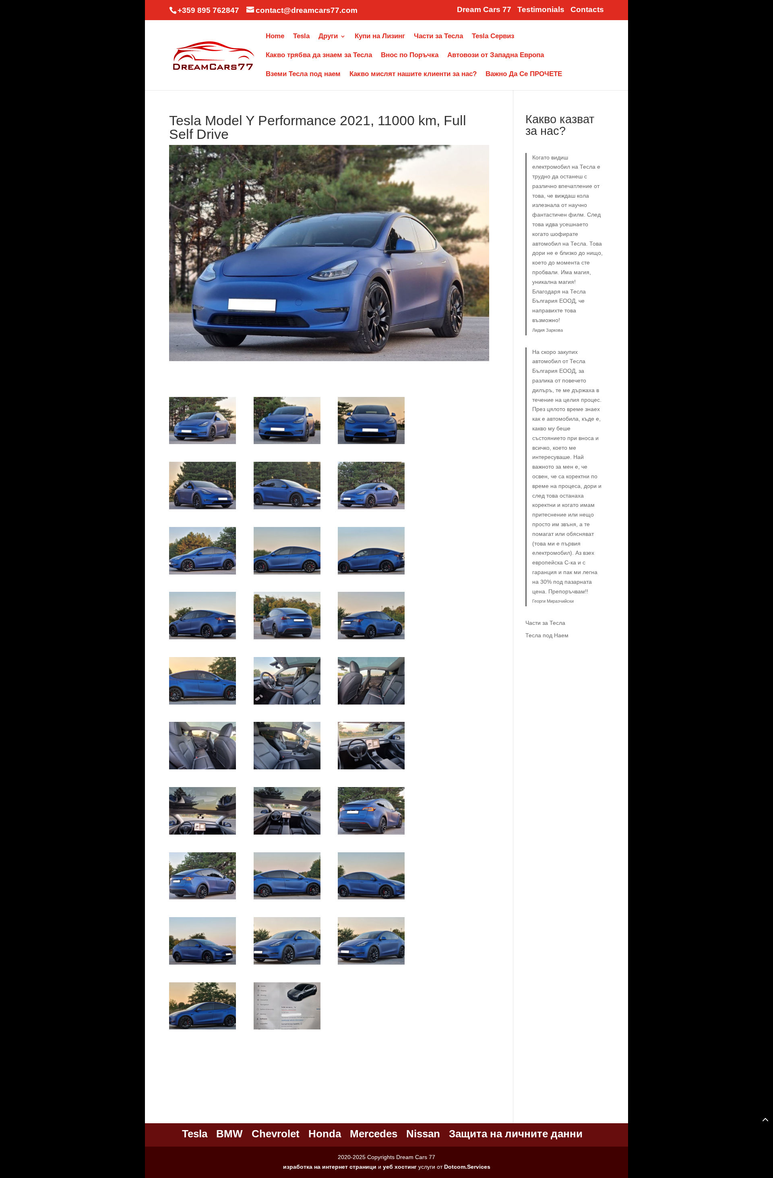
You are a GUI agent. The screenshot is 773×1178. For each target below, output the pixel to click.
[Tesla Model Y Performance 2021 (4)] (202, 509)
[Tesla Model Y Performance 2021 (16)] (202, 769)
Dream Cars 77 (484, 10)
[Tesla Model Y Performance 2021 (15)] (371, 704)
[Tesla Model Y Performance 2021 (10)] (202, 639)
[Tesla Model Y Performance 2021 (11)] (287, 639)
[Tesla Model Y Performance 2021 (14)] (287, 704)
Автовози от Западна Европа (495, 55)
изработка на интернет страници (329, 1167)
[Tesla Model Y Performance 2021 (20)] (287, 834)
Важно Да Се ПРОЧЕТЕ (524, 74)
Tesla (301, 36)
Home (275, 36)
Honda (324, 1134)
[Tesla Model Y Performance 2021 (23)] (287, 899)
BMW (229, 1134)
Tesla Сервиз (493, 36)
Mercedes (373, 1134)
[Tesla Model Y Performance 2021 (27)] (371, 964)
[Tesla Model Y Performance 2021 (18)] (371, 769)
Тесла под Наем (546, 635)
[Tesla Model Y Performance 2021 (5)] (287, 509)
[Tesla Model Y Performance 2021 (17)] (287, 769)
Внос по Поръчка (409, 55)
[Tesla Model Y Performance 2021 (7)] (202, 574)
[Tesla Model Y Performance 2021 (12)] (371, 639)
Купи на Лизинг (380, 36)
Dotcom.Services (467, 1167)
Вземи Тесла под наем (303, 74)
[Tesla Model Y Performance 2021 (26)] (287, 964)
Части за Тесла (438, 36)
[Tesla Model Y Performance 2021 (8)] (287, 574)
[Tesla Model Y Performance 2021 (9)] (371, 574)
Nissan (423, 1134)
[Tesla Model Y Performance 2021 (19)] (202, 834)
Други (328, 36)
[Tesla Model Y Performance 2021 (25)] (202, 964)
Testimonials (540, 10)
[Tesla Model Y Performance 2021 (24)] (371, 899)
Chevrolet (276, 1134)
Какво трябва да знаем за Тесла (319, 55)
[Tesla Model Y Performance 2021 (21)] (371, 834)
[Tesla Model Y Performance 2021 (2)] (287, 444)
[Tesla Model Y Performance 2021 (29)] (287, 1029)
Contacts (587, 10)
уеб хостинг (400, 1167)
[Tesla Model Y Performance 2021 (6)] (371, 509)
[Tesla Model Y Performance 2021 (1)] (202, 444)
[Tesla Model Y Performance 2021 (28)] (202, 1029)
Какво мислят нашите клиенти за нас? (413, 74)
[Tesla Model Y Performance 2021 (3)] (371, 444)
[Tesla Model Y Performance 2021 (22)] (202, 899)
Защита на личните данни (516, 1134)
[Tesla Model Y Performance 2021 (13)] (202, 704)
